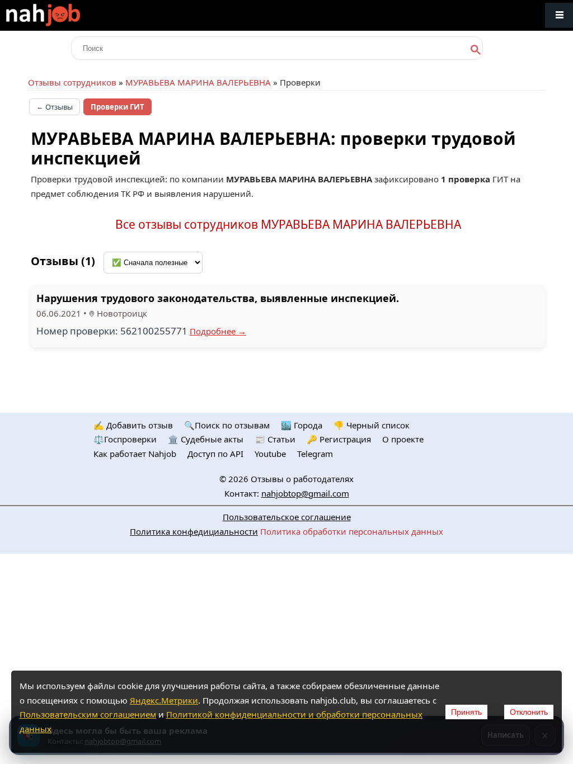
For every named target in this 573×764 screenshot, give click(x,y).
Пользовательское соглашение (287, 516)
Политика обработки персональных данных (351, 531)
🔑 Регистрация (339, 439)
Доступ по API (215, 453)
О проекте (403, 439)
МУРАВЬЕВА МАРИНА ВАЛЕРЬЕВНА (198, 82)
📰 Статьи (275, 439)
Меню (559, 15)
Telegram (315, 453)
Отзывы (54, 107)
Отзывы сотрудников (72, 82)
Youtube (270, 453)
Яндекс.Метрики (164, 700)
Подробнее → (218, 331)
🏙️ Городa (301, 425)
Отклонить (529, 712)
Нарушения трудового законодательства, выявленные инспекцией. (217, 298)
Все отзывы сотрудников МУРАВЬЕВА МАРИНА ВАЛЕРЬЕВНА (288, 224)
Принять (466, 712)
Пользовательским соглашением (88, 714)
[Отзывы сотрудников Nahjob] (67, 15)
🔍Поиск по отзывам (227, 425)
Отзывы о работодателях (302, 478)
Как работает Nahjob (134, 453)
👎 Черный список (372, 425)
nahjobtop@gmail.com (305, 493)
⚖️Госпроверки (125, 439)
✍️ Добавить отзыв (133, 425)
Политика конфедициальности (194, 531)
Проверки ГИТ (117, 107)
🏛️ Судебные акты (205, 439)
